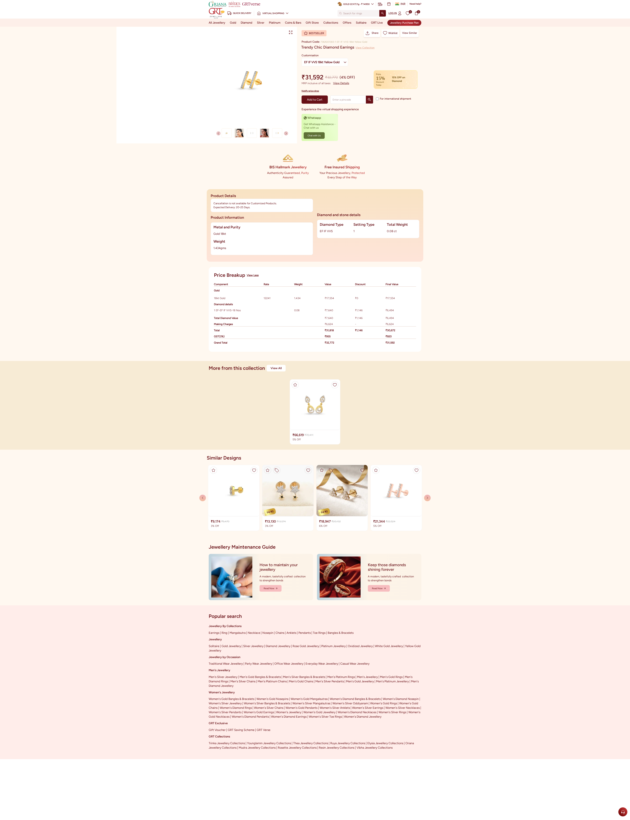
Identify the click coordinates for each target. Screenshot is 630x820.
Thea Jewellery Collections (310, 743)
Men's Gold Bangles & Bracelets (260, 677)
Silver (260, 22)
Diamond (246, 22)
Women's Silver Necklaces (402, 708)
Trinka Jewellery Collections (227, 743)
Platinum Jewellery (333, 646)
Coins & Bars (293, 22)
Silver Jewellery (253, 646)
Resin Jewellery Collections (336, 747)
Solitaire (361, 22)
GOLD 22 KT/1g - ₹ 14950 (356, 4)
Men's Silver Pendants (329, 681)
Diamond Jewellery (278, 646)
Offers (347, 22)
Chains (279, 633)
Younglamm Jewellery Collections (269, 743)
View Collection (365, 47)
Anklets (291, 633)
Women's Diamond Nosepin (401, 699)
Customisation (310, 55)
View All (276, 368)
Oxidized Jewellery (360, 646)
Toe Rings (319, 633)
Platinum (274, 22)
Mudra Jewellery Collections (257, 747)
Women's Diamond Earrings (289, 716)
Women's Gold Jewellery (319, 712)
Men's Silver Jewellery (223, 677)
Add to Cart (314, 99)
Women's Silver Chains (268, 708)
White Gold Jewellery (389, 646)
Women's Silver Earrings (367, 708)
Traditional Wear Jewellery (226, 663)
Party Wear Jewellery (258, 663)
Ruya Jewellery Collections (347, 743)
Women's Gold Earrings (259, 712)
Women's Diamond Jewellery (362, 716)
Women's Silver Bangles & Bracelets (267, 703)
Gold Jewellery (231, 646)
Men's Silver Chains (242, 681)
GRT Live (377, 22)
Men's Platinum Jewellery (392, 681)
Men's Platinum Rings (341, 677)
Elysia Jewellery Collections (385, 743)
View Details (341, 83)
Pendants (304, 633)
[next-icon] (218, 133)
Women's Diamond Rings (236, 708)
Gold (233, 22)
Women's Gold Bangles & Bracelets (231, 699)
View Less (253, 275)
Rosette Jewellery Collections (297, 747)
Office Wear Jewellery (288, 663)
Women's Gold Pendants (301, 708)
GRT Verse (263, 730)
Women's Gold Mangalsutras (309, 699)
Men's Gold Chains (301, 681)
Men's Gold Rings (391, 677)
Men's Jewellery (367, 677)
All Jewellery (217, 22)
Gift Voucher (217, 730)
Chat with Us (314, 135)
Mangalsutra (238, 633)
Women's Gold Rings (383, 703)
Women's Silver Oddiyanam (350, 703)
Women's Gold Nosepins (272, 699)
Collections (330, 22)
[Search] (382, 13)
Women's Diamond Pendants (250, 716)
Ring (224, 633)
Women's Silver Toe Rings (325, 716)
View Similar (409, 32)
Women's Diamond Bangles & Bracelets (355, 699)
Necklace (254, 633)
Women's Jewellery (288, 712)
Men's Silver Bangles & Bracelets (304, 677)
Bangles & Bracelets (341, 633)
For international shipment (395, 98)
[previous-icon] (286, 133)
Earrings (214, 633)
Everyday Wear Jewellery (321, 663)
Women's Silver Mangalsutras (311, 703)
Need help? (415, 3)
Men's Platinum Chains (272, 681)
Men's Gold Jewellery (360, 681)
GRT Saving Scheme (241, 730)
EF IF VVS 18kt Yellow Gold (322, 62)
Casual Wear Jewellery (354, 663)
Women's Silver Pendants (225, 712)
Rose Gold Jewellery (306, 646)
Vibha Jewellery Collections (375, 747)
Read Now (269, 588)
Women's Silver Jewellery (225, 703)
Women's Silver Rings (392, 712)
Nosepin (267, 633)
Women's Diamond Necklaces (357, 712)
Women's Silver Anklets (335, 708)
